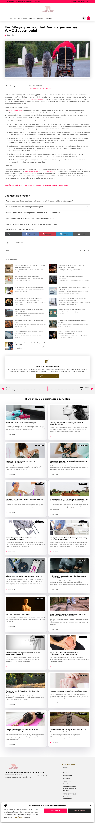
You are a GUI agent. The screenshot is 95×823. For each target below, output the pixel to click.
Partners (13, 18)
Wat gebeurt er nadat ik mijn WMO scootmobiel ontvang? (47, 218)
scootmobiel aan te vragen (33, 99)
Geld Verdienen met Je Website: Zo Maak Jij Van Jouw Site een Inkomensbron (70, 795)
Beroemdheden (67, 775)
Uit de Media (66, 778)
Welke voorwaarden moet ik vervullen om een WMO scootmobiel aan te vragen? (47, 201)
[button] (90, 806)
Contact (49, 18)
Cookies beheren (79, 810)
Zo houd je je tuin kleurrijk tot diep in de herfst (29, 287)
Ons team (40, 18)
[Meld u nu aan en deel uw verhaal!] (47, 361)
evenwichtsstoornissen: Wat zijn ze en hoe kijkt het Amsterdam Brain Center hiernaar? (68, 615)
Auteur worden (67, 781)
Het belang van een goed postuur (18, 614)
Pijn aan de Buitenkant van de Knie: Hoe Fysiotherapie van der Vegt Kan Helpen (64, 653)
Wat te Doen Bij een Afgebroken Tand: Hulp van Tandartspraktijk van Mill (23, 653)
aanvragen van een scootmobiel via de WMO (41, 171)
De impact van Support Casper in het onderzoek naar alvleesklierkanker (25, 500)
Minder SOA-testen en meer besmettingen (21, 423)
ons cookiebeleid (18, 817)
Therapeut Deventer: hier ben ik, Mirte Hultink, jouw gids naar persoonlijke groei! (68, 730)
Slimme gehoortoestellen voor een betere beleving (24, 576)
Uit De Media (22, 18)
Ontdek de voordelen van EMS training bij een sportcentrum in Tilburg (22, 730)
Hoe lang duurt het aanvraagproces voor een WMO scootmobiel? (47, 213)
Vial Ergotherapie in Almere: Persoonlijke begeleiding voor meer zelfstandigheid (68, 538)
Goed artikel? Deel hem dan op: (40, 88)
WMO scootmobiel (15, 111)
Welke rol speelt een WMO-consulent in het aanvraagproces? (47, 224)
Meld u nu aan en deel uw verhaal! (47, 366)
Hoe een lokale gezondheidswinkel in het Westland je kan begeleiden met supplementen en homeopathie (68, 500)
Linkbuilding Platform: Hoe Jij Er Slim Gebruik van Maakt (69, 788)
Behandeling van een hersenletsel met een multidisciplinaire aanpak (21, 538)
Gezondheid (11, 35)
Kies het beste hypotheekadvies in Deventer (71, 309)
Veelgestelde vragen (35, 85)
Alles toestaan (55, 810)
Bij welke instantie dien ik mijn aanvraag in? (47, 207)
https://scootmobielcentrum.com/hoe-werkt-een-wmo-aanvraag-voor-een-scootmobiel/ (36, 185)
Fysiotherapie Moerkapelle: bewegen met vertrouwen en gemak (20, 461)
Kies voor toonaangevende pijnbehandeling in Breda (68, 691)
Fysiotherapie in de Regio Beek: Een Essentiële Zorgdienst (22, 691)
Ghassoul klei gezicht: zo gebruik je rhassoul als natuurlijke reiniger (66, 423)
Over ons (32, 18)
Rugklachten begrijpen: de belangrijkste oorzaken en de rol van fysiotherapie (68, 461)
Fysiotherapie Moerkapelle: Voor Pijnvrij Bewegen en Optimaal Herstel (68, 576)
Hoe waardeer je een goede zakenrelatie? (27, 276)
